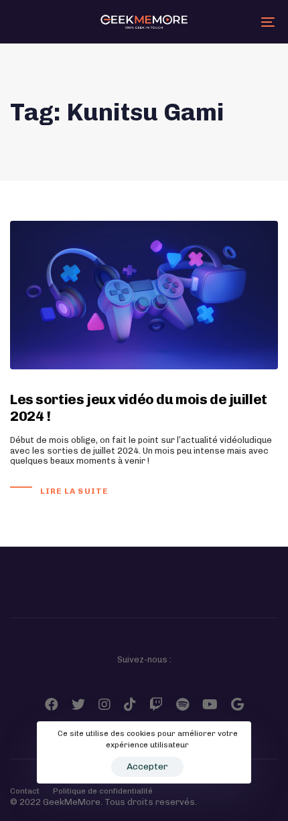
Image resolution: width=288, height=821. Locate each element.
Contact (25, 791)
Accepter (147, 766)
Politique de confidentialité (103, 791)
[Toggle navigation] (231, 21)
